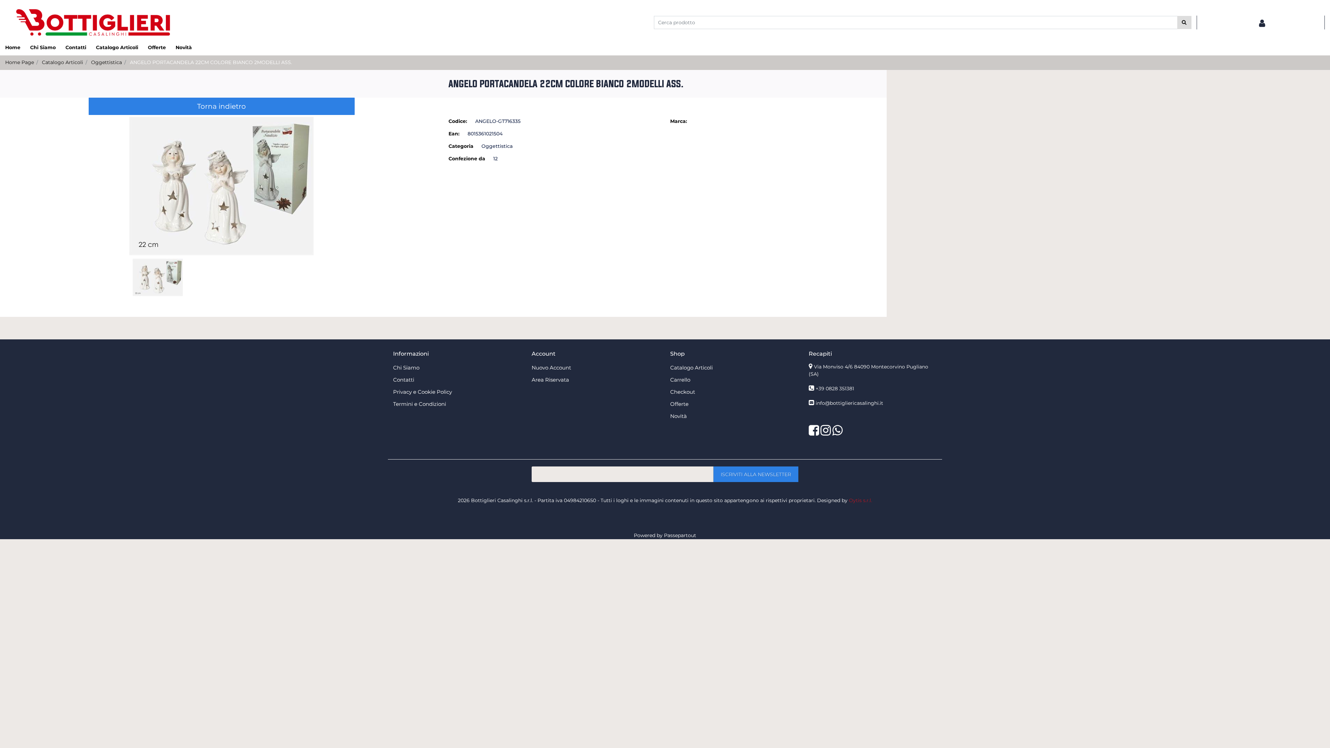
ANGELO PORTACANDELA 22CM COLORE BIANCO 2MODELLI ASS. (211, 62)
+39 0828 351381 (835, 388)
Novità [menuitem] (184, 47)
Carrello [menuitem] (680, 379)
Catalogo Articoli (62, 62)
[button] (1184, 22)
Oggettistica (106, 62)
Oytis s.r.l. (860, 500)
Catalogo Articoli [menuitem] (117, 47)
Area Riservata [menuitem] (550, 379)
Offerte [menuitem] (157, 47)
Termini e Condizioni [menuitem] (419, 404)
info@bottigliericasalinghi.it (849, 403)
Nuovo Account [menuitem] (551, 367)
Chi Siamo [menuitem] (43, 47)
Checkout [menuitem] (682, 392)
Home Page (19, 62)
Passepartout (680, 535)
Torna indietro (221, 106)
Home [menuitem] (12, 47)
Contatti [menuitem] (75, 47)
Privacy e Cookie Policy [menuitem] (422, 392)
